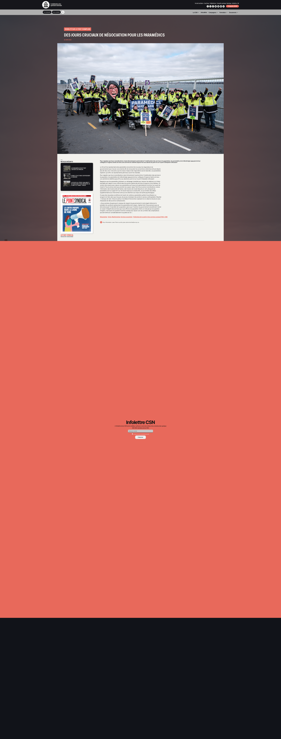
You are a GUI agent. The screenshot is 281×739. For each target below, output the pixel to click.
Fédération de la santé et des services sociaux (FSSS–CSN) (150, 217)
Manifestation (116, 217)
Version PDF (63, 237)
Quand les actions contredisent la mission (80, 176)
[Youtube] (216, 6)
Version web (70, 237)
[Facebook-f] (208, 6)
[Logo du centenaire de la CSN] (45, 4)
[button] (62, 12)
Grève (109, 217)
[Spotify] (218, 6)
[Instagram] (210, 6)
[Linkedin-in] (223, 6)
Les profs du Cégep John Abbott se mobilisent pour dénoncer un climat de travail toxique (80, 183)
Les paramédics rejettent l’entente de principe (78, 169)
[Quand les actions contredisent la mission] (67, 176)
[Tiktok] (213, 6)
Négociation (103, 217)
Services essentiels (126, 217)
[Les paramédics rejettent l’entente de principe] (67, 168)
